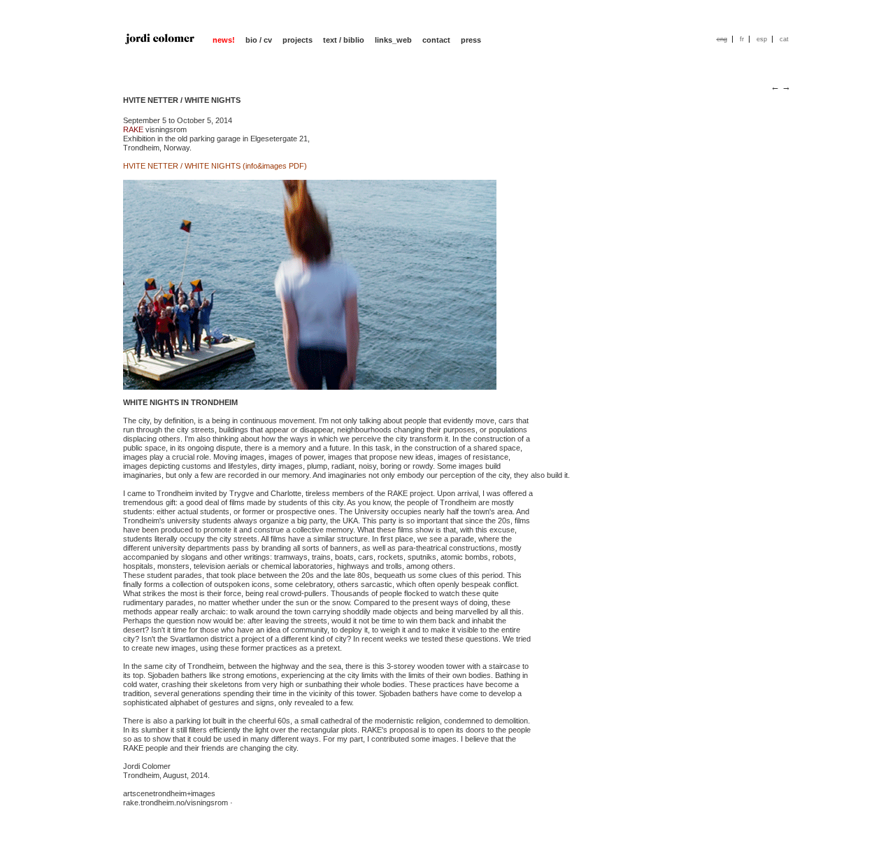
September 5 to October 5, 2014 (177, 120)
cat (784, 39)
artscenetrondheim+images (169, 793)
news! (224, 40)
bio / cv (258, 40)
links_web (393, 40)
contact (436, 40)
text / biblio (343, 40)
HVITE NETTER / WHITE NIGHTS (182, 100)
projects (297, 40)
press (471, 40)
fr (742, 39)
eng (722, 39)
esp (762, 39)
